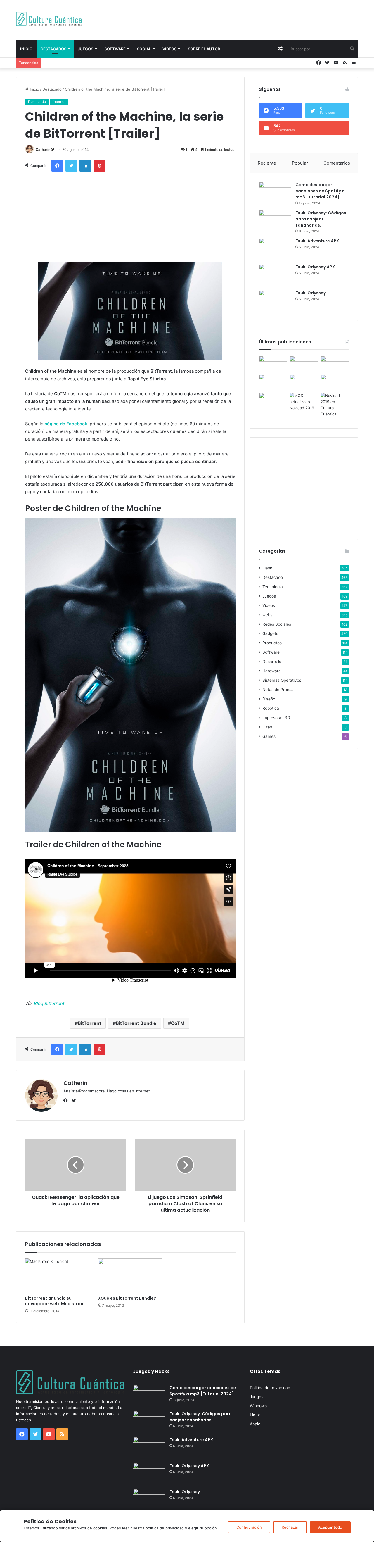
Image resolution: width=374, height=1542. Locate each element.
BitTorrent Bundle (136, 1023)
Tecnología (272, 586)
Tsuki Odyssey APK (315, 267)
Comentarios (336, 163)
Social (144, 48)
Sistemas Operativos (281, 680)
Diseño (268, 699)
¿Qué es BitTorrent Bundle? (127, 1298)
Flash (267, 568)
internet (59, 101)
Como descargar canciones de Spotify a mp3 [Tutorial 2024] (320, 191)
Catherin (43, 149)
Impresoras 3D (276, 717)
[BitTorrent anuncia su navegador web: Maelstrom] (57, 1275)
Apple (255, 1424)
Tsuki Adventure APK (317, 241)
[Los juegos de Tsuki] (273, 401)
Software (115, 48)
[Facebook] (66, 1100)
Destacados (53, 48)
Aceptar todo (330, 1527)
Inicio (26, 48)
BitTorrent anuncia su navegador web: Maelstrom (55, 1301)
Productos (272, 642)
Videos (169, 48)
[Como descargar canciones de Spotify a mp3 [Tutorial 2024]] (275, 193)
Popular (300, 163)
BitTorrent (89, 1023)
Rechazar (290, 1527)
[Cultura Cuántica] (49, 19)
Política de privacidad (270, 1387)
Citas (267, 727)
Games (269, 736)
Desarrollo (271, 661)
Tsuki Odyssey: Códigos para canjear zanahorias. (320, 219)
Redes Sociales (276, 624)
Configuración (249, 1527)
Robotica (270, 708)
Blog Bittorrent (49, 1003)
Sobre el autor (204, 48)
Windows (258, 1405)
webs (267, 614)
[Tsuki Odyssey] (275, 301)
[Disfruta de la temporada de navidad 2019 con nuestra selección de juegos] (335, 405)
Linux (255, 1415)
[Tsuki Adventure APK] (275, 249)
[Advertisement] (245, 19)
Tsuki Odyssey (310, 293)
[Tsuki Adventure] (335, 364)
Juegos (85, 48)
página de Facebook (65, 423)
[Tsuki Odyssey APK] (275, 275)
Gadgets (270, 633)
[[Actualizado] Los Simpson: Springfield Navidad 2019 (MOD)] (304, 402)
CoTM (178, 1023)
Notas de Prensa (278, 689)
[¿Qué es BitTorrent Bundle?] (130, 1275)
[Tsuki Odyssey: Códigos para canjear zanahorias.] (275, 221)
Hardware (271, 671)
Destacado (52, 89)
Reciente (267, 163)
